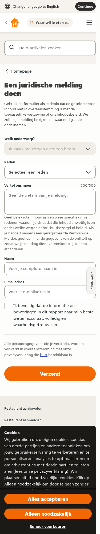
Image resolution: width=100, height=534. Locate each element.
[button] (11, 22)
